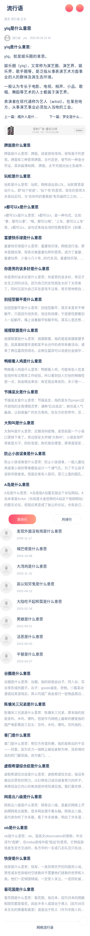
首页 (7, 19)
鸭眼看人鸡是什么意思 (23, 361)
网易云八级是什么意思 (23, 797)
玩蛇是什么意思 (17, 176)
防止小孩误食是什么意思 (25, 454)
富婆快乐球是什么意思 (23, 238)
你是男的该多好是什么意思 (26, 269)
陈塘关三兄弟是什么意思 (25, 704)
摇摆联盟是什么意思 (21, 330)
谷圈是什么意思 (17, 674)
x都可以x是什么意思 (21, 207)
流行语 (15, 8)
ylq (25, 38)
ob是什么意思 (16, 828)
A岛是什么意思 (17, 485)
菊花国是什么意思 (19, 889)
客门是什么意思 (17, 735)
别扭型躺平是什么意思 (23, 299)
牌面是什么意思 (17, 145)
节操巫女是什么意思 (21, 392)
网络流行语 (45, 927)
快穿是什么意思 (17, 859)
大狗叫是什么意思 (19, 423)
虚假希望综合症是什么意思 (26, 766)
